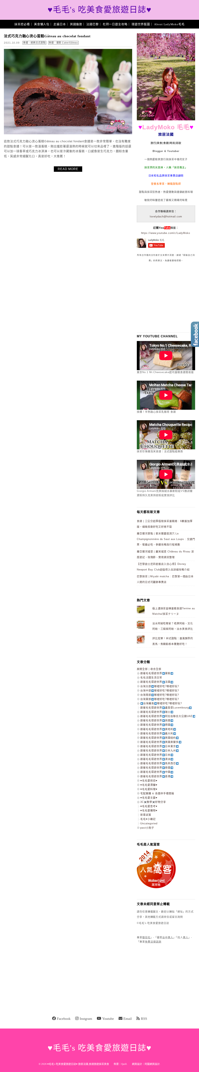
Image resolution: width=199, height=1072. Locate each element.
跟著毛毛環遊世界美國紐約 (158, 737)
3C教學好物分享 (153, 801)
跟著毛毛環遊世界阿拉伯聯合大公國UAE (166, 716)
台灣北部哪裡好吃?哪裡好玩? (159, 686)
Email (127, 1019)
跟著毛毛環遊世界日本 (155, 754)
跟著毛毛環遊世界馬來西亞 (158, 763)
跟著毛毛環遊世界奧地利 (156, 729)
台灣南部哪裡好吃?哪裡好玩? (159, 694)
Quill (124, 1063)
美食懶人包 (42, 24)
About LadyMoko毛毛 (169, 24)
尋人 (185, 937)
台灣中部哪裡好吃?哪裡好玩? (159, 690)
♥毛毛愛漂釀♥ (148, 784)
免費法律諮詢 (153, 941)
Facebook (64, 1019)
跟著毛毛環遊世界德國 (155, 724)
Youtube (108, 1019)
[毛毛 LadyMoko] (166, 119)
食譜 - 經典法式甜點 (34, 42)
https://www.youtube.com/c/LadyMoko (165, 233)
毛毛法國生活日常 (151, 677)
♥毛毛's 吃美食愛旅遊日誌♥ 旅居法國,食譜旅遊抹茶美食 (78, 1063)
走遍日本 (59, 24)
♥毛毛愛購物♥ (148, 810)
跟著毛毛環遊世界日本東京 (158, 746)
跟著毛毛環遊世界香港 (155, 776)
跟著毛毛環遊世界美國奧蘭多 (159, 741)
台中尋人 (167, 937)
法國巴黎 (92, 24)
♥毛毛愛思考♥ (148, 806)
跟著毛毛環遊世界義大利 (156, 733)
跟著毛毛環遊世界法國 (155, 681)
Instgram (86, 1019)
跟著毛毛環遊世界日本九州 (158, 750)
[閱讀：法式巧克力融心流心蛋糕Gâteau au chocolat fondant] (68, 133)
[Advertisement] (166, 297)
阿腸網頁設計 (152, 1063)
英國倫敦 (76, 24)
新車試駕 (145, 814)
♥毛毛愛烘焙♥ (148, 780)
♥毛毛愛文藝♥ (148, 797)
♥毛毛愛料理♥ (148, 789)
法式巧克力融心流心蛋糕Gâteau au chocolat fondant (47, 36)
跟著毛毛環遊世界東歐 (155, 673)
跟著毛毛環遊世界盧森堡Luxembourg (164, 707)
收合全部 (155, 669)
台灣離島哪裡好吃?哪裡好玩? (162, 703)
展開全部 (142, 669)
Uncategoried (148, 823)
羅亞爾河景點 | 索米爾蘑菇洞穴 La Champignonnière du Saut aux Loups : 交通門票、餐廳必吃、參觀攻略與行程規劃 (166, 539)
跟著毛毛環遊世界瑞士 (155, 711)
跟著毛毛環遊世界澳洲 (155, 759)
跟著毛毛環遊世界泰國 (155, 767)
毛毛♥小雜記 (148, 819)
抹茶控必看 (22, 24)
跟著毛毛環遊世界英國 (155, 720)
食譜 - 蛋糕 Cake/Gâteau (63, 42)
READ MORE (68, 169)
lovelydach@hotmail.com (166, 216)
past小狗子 (147, 827)
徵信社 (146, 937)
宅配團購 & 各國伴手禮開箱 (157, 793)
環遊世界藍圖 (141, 24)
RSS (144, 1019)
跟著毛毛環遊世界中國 (155, 771)
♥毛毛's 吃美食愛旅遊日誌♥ (100, 10)
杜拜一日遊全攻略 (115, 24)
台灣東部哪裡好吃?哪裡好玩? (159, 699)
